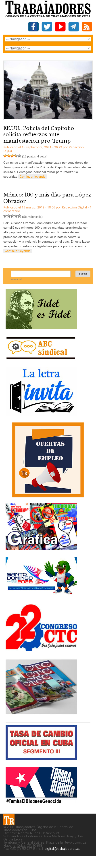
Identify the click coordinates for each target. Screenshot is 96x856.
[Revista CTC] (41, 714)
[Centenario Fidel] (41, 327)
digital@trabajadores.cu (62, 849)
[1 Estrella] (5, 155)
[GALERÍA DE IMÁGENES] (41, 548)
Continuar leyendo (33, 176)
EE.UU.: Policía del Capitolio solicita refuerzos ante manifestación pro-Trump (38, 134)
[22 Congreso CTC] (41, 649)
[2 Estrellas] (8, 155)
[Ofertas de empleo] (48, 459)
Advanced (16, 279)
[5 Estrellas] (19, 155)
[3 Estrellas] (12, 155)
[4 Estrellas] (16, 155)
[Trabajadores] (9, 819)
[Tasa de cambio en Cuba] (41, 758)
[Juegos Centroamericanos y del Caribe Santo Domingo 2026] (41, 595)
